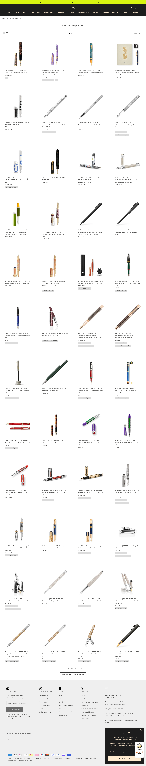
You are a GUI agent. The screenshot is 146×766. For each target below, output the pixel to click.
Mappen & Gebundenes (65, 13)
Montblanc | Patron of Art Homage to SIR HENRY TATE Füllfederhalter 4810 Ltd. (54, 493)
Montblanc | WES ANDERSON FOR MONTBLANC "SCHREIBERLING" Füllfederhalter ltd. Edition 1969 (16, 232)
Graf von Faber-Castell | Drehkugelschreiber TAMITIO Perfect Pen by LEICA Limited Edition (90, 232)
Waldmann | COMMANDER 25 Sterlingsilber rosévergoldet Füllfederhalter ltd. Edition (124, 335)
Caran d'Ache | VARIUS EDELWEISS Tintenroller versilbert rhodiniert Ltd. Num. (54, 654)
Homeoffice (48, 13)
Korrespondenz (83, 13)
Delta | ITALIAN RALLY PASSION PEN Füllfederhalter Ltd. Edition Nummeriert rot (91, 391)
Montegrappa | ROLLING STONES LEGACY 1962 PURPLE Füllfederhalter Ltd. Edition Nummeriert (127, 443)
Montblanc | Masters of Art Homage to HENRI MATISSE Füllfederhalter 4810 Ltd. (17, 180)
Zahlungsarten (86, 718)
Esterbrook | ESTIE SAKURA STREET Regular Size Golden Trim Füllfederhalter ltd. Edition (53, 73)
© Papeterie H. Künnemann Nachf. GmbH (20, 760)
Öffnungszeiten (44, 702)
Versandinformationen (89, 709)
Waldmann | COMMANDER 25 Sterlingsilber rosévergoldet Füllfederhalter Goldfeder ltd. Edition (90, 335)
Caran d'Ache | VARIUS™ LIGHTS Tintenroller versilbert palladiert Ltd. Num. (90, 125)
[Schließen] (141, 730)
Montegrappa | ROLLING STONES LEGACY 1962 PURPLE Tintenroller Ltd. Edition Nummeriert (90, 443)
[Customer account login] (131, 8)
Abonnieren (124, 758)
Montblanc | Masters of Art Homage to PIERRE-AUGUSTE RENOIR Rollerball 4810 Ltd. (17, 283)
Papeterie (5, 18)
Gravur (61, 699)
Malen (95, 13)
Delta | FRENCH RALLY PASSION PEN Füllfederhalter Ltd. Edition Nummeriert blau (18, 335)
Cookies (84, 699)
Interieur (125, 13)
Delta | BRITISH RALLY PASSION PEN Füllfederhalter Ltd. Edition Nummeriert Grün (128, 283)
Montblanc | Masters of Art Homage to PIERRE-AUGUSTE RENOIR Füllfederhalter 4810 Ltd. (54, 283)
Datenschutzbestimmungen (27, 739)
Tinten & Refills (34, 13)
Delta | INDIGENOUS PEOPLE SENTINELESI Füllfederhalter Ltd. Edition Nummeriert (125, 391)
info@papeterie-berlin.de (114, 709)
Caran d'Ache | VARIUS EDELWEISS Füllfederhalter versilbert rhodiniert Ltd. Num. (91, 654)
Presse (41, 709)
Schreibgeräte (20, 13)
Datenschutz (16, 719)
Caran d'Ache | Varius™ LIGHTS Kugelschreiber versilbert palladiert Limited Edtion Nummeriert (53, 125)
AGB (83, 696)
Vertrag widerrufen (88, 712)
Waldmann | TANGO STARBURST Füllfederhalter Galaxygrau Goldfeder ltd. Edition (127, 601)
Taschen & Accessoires (110, 13)
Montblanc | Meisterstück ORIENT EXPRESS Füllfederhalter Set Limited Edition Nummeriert (127, 73)
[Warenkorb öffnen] (140, 8)
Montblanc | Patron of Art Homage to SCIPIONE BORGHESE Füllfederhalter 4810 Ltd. (127, 493)
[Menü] (143, 743)
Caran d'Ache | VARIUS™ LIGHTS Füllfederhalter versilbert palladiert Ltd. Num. (128, 125)
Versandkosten (47, 758)
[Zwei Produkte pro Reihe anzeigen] (4, 33)
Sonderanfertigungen (66, 705)
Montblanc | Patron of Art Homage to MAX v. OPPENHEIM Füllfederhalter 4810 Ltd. (17, 548)
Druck (61, 702)
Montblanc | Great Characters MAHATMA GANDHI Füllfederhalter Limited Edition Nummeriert (126, 180)
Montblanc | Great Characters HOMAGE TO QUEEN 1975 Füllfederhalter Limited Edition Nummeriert (18, 125)
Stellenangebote (45, 712)
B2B (60, 695)
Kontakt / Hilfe (44, 699)
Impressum (85, 705)
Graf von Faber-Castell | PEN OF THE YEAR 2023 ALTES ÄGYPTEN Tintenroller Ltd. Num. (128, 654)
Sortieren (137, 33)
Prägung (62, 708)
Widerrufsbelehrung (88, 715)
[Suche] (136, 8)
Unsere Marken (44, 705)
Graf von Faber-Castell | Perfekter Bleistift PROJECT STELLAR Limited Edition (17, 391)
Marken (135, 13)
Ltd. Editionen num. (17, 18)
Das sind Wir (43, 696)
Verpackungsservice (66, 712)
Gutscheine (63, 715)
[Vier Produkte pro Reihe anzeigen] (7, 33)
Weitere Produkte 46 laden (73, 675)
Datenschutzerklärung (89, 702)
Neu (9, 13)
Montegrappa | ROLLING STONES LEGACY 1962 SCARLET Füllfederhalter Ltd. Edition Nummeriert (17, 493)
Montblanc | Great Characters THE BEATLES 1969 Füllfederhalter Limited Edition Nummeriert (90, 180)
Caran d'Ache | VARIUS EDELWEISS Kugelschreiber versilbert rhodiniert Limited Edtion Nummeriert (17, 654)
